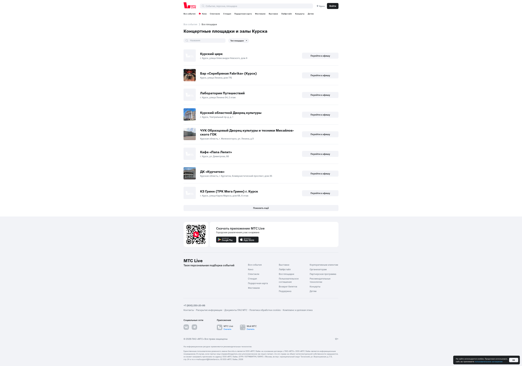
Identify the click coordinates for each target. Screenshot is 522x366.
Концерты (299, 13)
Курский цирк (211, 53)
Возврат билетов (288, 286)
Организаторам (318, 269)
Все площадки (286, 274)
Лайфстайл (286, 13)
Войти (332, 5)
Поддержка (285, 291)
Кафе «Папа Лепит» (216, 152)
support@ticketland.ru (209, 359)
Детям (311, 13)
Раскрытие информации (209, 310)
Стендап (227, 13)
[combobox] (259, 6)
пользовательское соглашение (489, 361)
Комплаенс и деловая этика (298, 310)
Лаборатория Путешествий (222, 93)
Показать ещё (261, 208)
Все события (189, 13)
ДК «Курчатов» (212, 171)
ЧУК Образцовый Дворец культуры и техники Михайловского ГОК (247, 132)
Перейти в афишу (320, 55)
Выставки (273, 13)
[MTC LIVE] (190, 5)
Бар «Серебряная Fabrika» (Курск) (228, 73)
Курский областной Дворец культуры (230, 112)
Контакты (189, 310)
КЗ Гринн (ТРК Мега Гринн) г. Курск (229, 191)
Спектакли (215, 13)
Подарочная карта (243, 13)
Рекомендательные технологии (320, 280)
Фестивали (260, 13)
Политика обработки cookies (265, 310)
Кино (204, 13)
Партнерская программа (323, 274)
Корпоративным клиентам (324, 264)
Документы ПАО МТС (235, 310)
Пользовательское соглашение (289, 280)
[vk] (186, 327)
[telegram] (194, 327)
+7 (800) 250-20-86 (194, 305)
